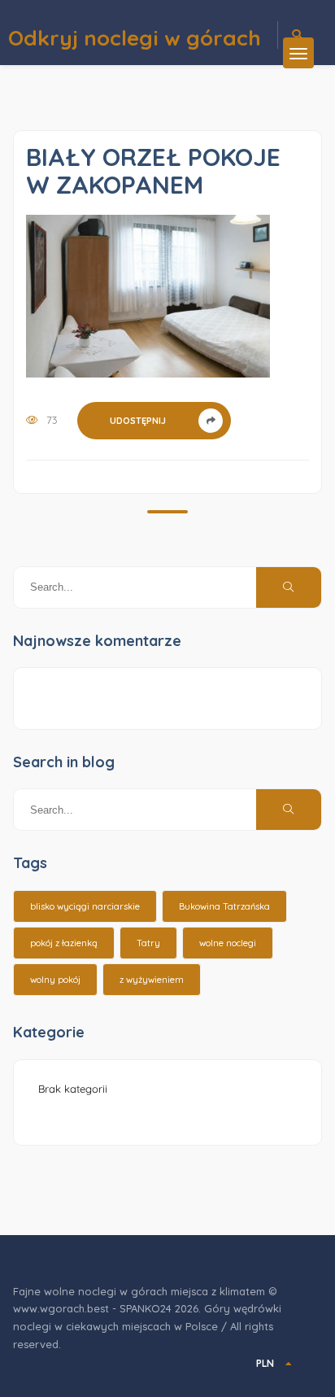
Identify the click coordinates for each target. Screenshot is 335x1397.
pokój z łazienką (64, 943)
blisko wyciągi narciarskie (85, 906)
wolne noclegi (227, 943)
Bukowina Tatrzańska (224, 906)
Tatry (148, 943)
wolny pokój (55, 979)
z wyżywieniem (152, 979)
